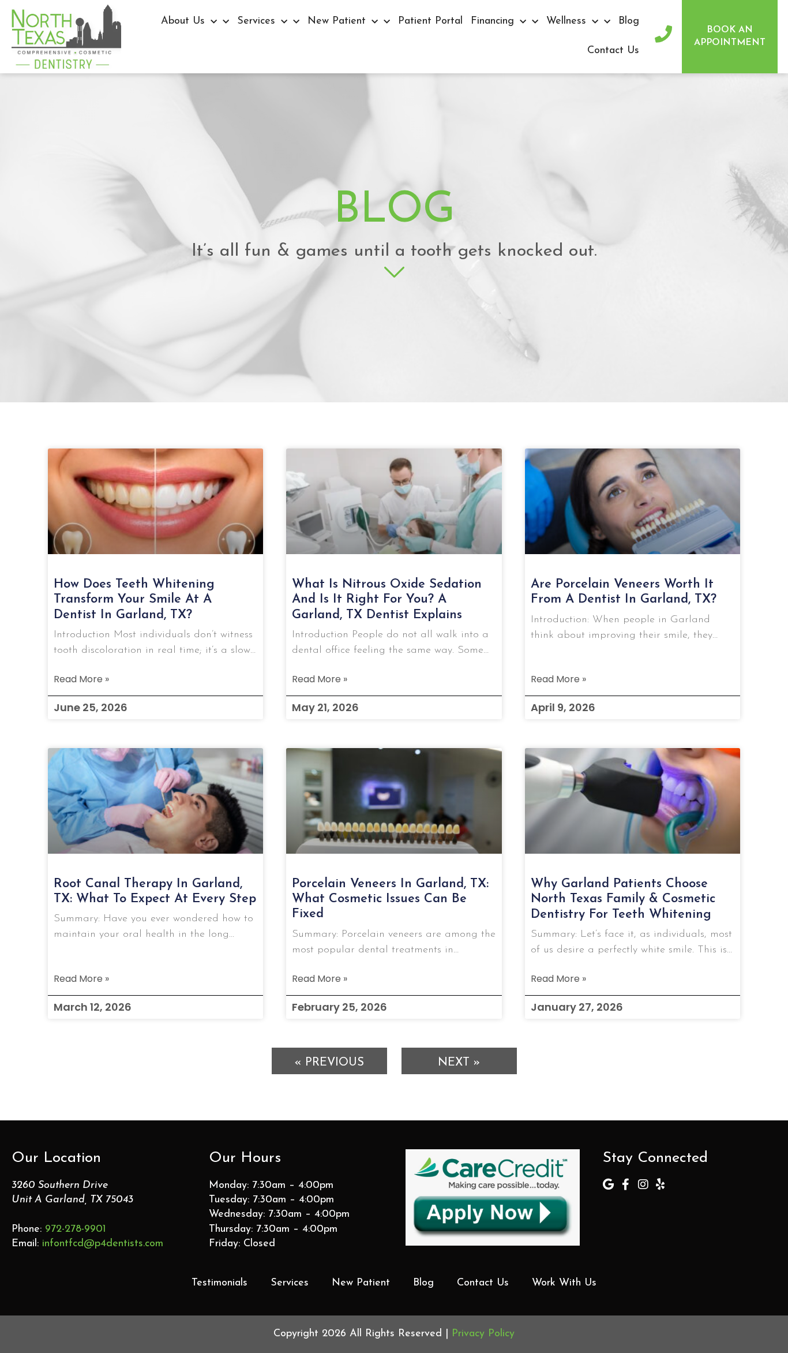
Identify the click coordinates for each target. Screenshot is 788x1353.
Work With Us (564, 1283)
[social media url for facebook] (626, 1184)
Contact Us (613, 51)
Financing (492, 21)
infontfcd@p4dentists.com (102, 1244)
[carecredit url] (493, 1197)
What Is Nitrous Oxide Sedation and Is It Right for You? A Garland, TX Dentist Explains (387, 600)
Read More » (81, 679)
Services (256, 21)
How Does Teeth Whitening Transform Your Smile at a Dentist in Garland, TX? (134, 600)
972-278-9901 (75, 1229)
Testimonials (219, 1283)
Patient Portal (430, 21)
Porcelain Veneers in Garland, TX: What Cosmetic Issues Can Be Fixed (390, 899)
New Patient (336, 21)
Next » (459, 1062)
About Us (183, 21)
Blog (628, 21)
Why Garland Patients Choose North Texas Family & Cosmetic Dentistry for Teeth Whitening (623, 899)
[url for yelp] (660, 1184)
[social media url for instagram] (643, 1184)
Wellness (566, 21)
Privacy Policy (483, 1334)
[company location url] (608, 1184)
